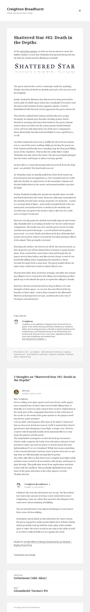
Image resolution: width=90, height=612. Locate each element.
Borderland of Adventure (52, 352)
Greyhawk (61, 354)
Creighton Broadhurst (25, 9)
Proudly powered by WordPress (27, 607)
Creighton (36, 352)
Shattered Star (19, 354)
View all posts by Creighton (33, 339)
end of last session (28, 51)
